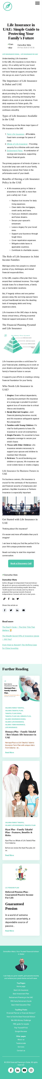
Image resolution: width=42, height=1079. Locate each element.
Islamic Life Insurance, (14, 722)
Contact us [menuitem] (21, 1051)
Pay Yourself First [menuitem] (21, 1028)
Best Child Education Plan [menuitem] (21, 1005)
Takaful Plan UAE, (12, 716)
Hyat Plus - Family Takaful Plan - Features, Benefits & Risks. (19, 832)
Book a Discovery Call (21, 563)
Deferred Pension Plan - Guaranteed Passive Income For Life (19, 895)
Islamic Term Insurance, (15, 724)
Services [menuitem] (21, 1047)
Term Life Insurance (15, 134)
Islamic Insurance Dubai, (15, 719)
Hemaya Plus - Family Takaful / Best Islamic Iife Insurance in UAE (20, 734)
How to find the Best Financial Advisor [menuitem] (21, 1017)
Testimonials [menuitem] (21, 1043)
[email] (23, 610)
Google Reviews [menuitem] (21, 1031)
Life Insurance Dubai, (11, 54)
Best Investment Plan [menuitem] (21, 994)
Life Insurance (11, 727)
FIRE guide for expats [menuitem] (21, 1024)
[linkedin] (13, 599)
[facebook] (9, 599)
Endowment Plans (14, 151)
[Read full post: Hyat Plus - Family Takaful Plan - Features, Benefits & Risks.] (21, 789)
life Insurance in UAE (29, 54)
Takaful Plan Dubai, (13, 713)
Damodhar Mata (24, 45)
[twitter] (18, 599)
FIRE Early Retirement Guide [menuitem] (21, 1001)
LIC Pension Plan (12, 888)
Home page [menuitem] (21, 986)
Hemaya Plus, (25, 716)
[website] (4, 599)
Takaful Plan (29, 825)
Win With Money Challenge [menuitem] (21, 1020)
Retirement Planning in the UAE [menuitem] (21, 997)
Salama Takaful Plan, (14, 710)
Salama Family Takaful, (14, 708)
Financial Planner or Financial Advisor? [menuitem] (21, 1013)
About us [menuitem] (21, 1039)
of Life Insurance (17, 144)
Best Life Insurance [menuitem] (21, 990)
